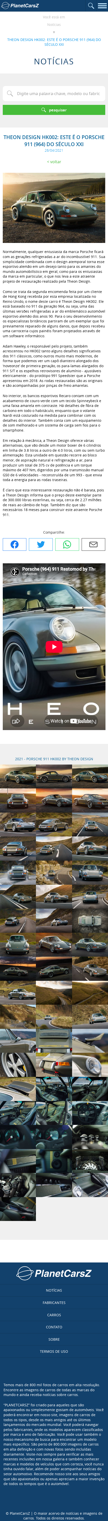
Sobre (54, 1339)
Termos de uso (54, 1351)
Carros (54, 1315)
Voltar (55, 161)
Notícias (54, 24)
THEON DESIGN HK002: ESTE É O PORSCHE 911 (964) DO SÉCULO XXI (54, 42)
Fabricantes (54, 1302)
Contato (54, 1327)
